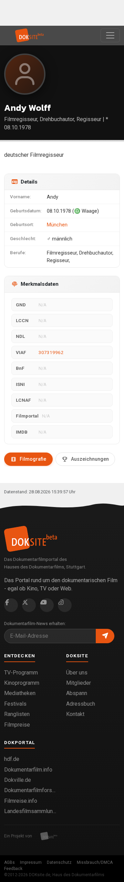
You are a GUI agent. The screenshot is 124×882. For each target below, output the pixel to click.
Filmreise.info (20, 801)
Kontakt (75, 714)
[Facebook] (11, 605)
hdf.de (11, 759)
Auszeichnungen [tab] (90, 459)
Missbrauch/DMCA (95, 862)
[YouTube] (47, 605)
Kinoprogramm (21, 683)
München (57, 225)
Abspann (76, 693)
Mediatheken (19, 693)
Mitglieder (78, 683)
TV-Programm (21, 672)
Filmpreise (17, 724)
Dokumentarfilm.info (28, 769)
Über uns (76, 672)
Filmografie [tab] (33, 459)
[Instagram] (65, 605)
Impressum (31, 862)
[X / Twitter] (29, 605)
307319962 (51, 352)
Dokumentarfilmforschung (31, 790)
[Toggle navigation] (110, 35)
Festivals (15, 704)
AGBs (9, 862)
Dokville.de (17, 780)
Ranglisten (17, 714)
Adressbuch (80, 704)
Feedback (13, 868)
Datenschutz (59, 862)
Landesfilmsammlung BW (31, 811)
